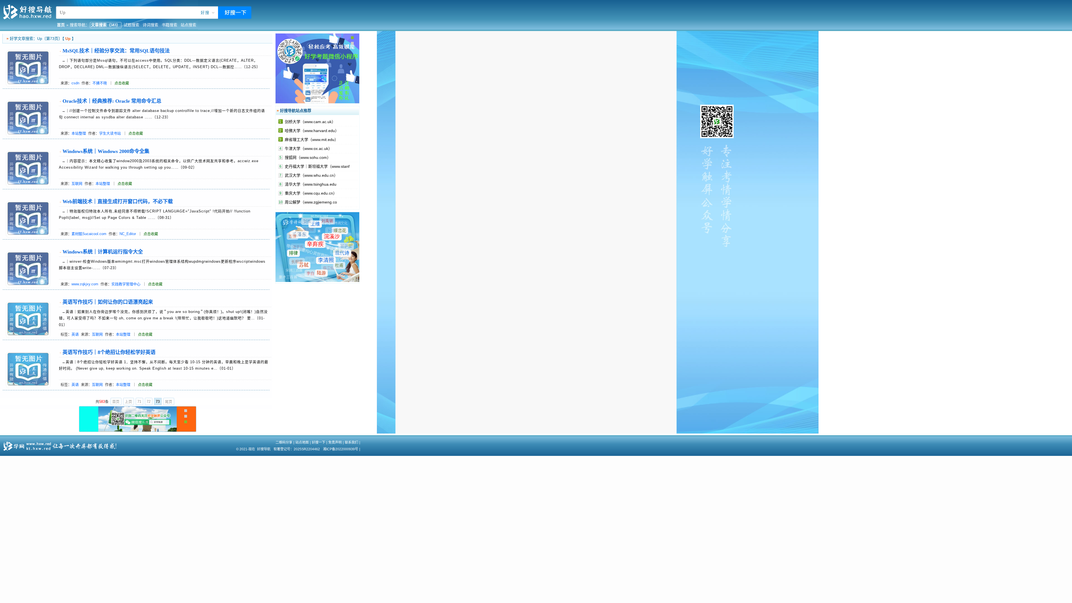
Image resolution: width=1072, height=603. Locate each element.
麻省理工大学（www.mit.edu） (311, 139)
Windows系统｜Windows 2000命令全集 (106, 151)
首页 (115, 401)
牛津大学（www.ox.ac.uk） (308, 148)
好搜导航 (264, 449)
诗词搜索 (150, 25)
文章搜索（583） (105, 25)
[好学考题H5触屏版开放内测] (317, 102)
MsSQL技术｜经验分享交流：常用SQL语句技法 (116, 51)
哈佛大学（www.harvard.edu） (312, 130)
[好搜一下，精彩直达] (28, 18)
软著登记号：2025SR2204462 (297, 449)
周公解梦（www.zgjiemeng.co (311, 202)
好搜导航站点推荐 (295, 110)
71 (139, 401)
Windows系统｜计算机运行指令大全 (103, 252)
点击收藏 (121, 83)
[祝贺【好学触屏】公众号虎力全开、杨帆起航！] (137, 430)
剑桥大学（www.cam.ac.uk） (310, 121)
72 (148, 401)
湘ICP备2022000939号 (340, 449)
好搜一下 (318, 442)
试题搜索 (131, 25)
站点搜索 (188, 25)
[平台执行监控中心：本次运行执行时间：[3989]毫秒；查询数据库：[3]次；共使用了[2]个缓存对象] (7, 444)
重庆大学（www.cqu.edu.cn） (311, 193)
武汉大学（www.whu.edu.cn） (311, 175)
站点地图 (302, 442)
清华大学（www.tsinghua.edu (310, 184)
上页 (128, 401)
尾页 (168, 401)
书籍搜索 (169, 25)
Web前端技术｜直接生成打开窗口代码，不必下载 (118, 201)
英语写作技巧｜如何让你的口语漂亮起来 (108, 302)
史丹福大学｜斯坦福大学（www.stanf (317, 166)
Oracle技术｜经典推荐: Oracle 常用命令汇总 (112, 101)
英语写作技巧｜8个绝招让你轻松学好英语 (109, 352)
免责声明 (335, 442)
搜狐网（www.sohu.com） (308, 157)
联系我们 (351, 442)
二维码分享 (284, 442)
